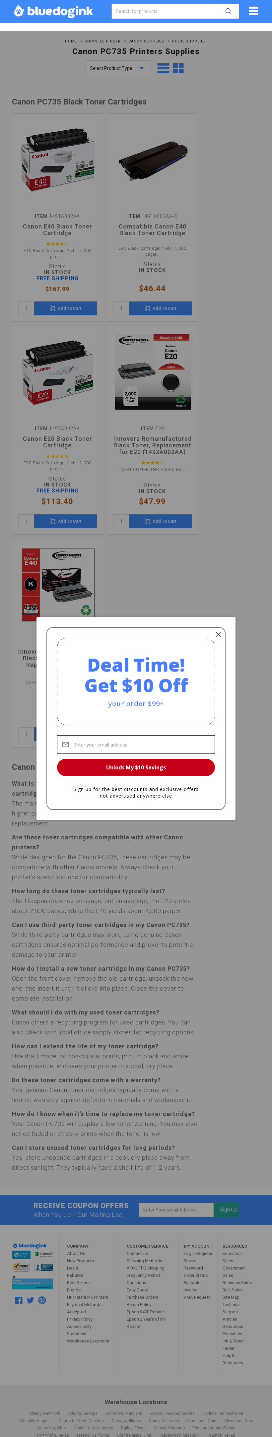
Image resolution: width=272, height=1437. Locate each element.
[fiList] (252, 13)
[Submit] (228, 11)
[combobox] (175, 11)
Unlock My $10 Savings (136, 767)
